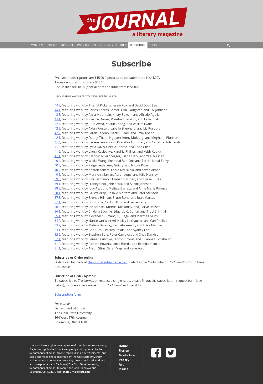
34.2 (57, 221)
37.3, (57, 197)
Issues (52, 45)
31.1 (57, 248)
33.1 (57, 230)
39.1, (57, 184)
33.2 (57, 225)
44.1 (57, 110)
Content (38, 45)
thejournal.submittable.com (107, 262)
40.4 (57, 161)
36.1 (57, 211)
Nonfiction (127, 355)
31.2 (57, 244)
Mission (66, 45)
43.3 (57, 114)
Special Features (113, 45)
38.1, (57, 193)
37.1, (57, 202)
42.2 (57, 133)
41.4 (57, 142)
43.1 (57, 119)
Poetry (124, 360)
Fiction (124, 350)
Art (121, 364)
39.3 (57, 179)
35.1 (57, 216)
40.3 (57, 165)
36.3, (57, 207)
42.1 (57, 137)
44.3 (57, 105)
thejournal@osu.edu (76, 371)
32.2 (57, 234)
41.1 (57, 156)
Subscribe (137, 45)
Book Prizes (86, 45)
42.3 (57, 128)
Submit (154, 45)
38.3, (57, 188)
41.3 (57, 147)
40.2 (57, 170)
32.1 (57, 239)
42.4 (57, 124)
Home (123, 346)
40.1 (57, 174)
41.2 (57, 151)
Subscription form (67, 294)
